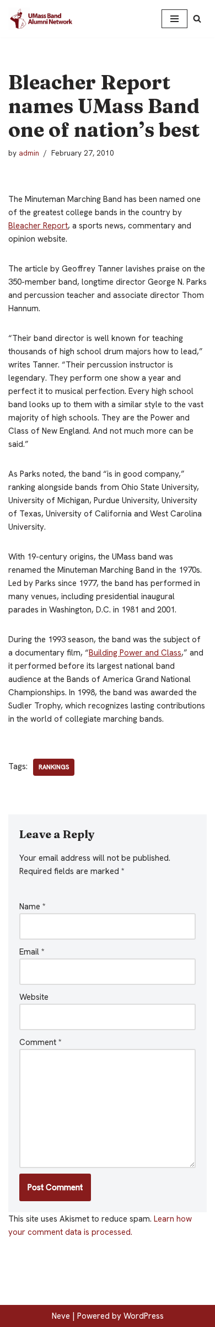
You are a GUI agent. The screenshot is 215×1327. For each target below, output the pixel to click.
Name (32, 906)
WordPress (143, 1315)
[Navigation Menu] (174, 18)
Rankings (54, 767)
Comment (40, 1042)
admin (29, 153)
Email (32, 951)
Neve (61, 1315)
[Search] (197, 18)
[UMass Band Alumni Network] (41, 19)
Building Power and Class (135, 652)
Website (34, 997)
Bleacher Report (38, 225)
